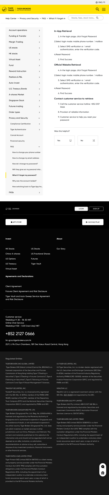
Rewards (102, 472)
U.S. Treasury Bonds (18, 89)
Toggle (104, 9)
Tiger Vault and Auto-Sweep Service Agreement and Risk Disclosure (28, 297)
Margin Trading (16, 42)
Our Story (61, 249)
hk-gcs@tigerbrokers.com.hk (18, 340)
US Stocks (35, 249)
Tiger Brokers (18, 9)
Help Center (11, 18)
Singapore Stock (16, 100)
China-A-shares (13, 254)
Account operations (18, 30)
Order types (14, 112)
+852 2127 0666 (20, 333)
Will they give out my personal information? (27, 169)
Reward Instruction (17, 71)
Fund (11, 65)
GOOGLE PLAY (94, 222)
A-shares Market (16, 94)
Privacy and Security (29, 18)
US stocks (13, 48)
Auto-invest (14, 83)
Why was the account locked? (24, 181)
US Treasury (11, 264)
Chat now (102, 466)
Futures (34, 259)
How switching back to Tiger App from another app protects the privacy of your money (27, 187)
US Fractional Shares (40, 254)
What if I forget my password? (63, 18)
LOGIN (81, 209)
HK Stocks (10, 249)
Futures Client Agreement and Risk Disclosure (26, 291)
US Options (11, 259)
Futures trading (16, 106)
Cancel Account (16, 135)
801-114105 (68, 395)
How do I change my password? (25, 164)
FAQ (44, 18)
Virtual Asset (14, 59)
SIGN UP (96, 209)
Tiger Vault (36, 264)
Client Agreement (14, 286)
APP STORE (17, 222)
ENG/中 (101, 2)
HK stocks (13, 53)
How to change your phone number (26, 152)
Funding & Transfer (17, 36)
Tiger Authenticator (18, 129)
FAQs (11, 192)
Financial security (17, 141)
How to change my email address (25, 158)
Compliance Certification (20, 124)
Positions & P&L (15, 77)
